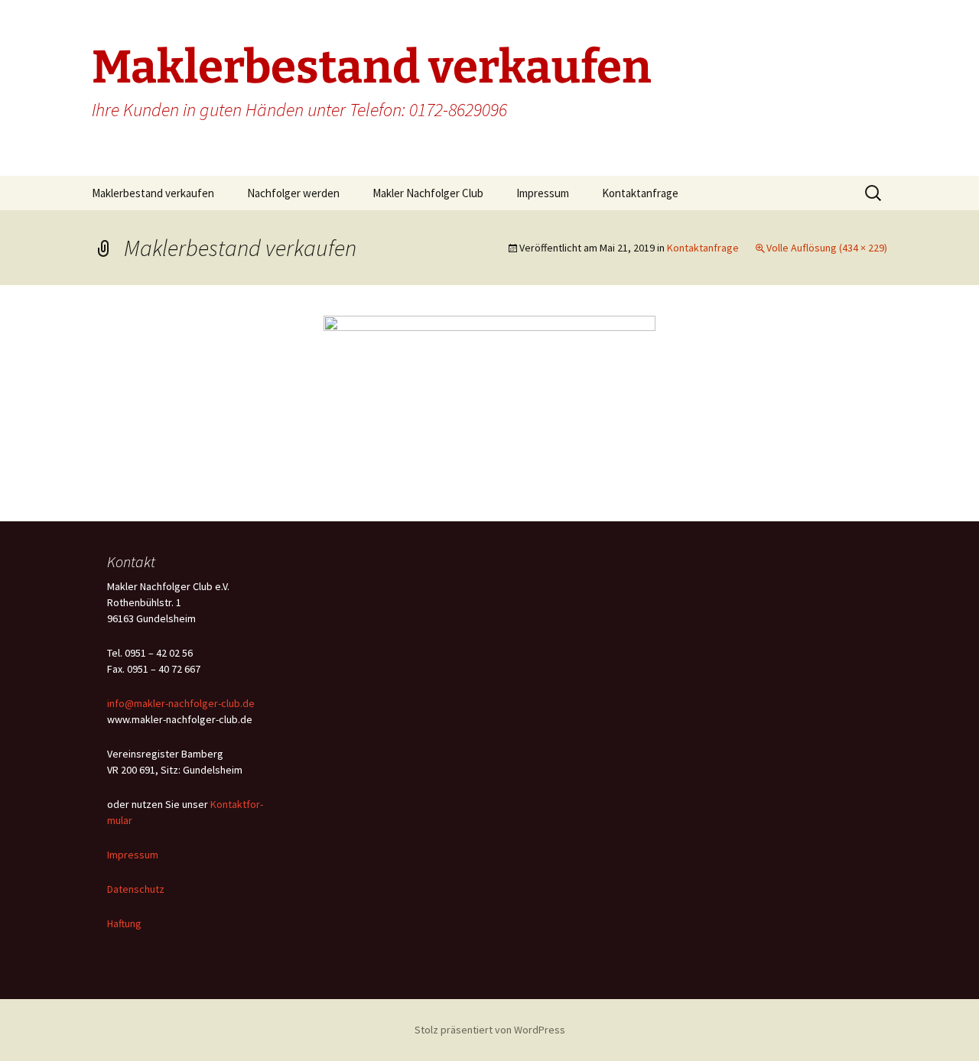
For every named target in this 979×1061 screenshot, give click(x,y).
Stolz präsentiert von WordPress (490, 1030)
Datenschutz (135, 889)
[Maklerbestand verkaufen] (489, 401)
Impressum (542, 193)
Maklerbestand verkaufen (153, 193)
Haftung (124, 923)
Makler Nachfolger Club (427, 193)
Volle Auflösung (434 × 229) (826, 248)
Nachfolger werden (293, 193)
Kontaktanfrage (640, 193)
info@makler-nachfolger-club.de (181, 703)
